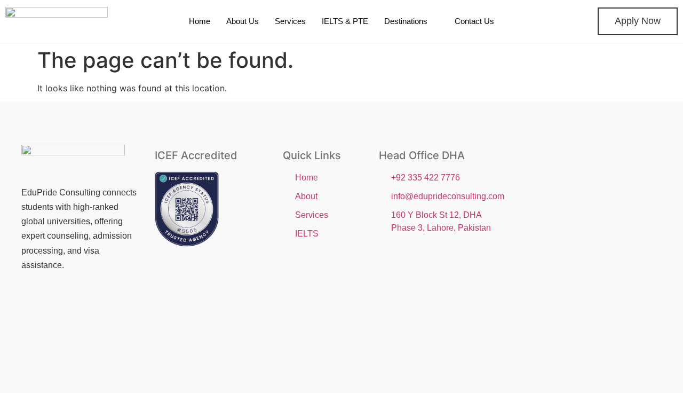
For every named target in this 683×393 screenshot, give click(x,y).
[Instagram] (68, 303)
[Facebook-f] (34, 303)
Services (290, 21)
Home (199, 21)
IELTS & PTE (345, 21)
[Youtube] (34, 333)
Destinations (405, 21)
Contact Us (474, 21)
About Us (242, 21)
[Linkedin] (102, 303)
